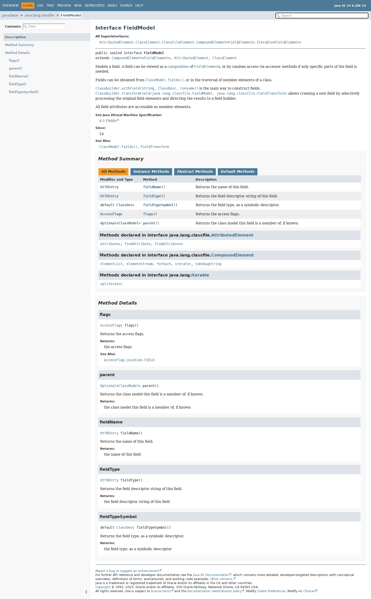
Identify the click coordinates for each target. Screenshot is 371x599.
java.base (10, 15)
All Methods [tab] (113, 171)
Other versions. (221, 579)
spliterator (111, 284)
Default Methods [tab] (237, 171)
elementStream (139, 264)
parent (149, 223)
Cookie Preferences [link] (271, 591)
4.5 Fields (107, 121)
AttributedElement (116, 42)
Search (126, 5)
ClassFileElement (178, 42)
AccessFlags (111, 214)
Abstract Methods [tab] (195, 171)
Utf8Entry (109, 187)
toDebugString (208, 264)
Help (139, 5)
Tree (50, 5)
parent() (15, 68)
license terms (161, 591)
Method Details (17, 53)
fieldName (152, 187)
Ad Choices (306, 591)
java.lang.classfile (39, 15)
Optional (108, 223)
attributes (110, 244)
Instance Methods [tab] (151, 171)
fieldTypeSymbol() (24, 92)
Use (40, 5)
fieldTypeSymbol (158, 205)
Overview (11, 5)
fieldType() (17, 84)
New (78, 5)
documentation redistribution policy (214, 591)
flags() (14, 60)
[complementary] (271, 591)
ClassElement (148, 42)
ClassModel (128, 223)
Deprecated (94, 5)
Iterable (265, 42)
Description (15, 37)
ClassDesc (125, 205)
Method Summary (19, 45)
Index (112, 5)
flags (148, 214)
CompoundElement (211, 42)
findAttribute (137, 244)
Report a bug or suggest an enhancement (127, 571)
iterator (183, 264)
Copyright (102, 587)
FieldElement (240, 42)
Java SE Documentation (211, 575)
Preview (64, 5)
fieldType (152, 196)
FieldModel (71, 15)
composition (178, 67)
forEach (164, 264)
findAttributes (169, 244)
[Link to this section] (147, 158)
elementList (111, 264)
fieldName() (19, 76)
